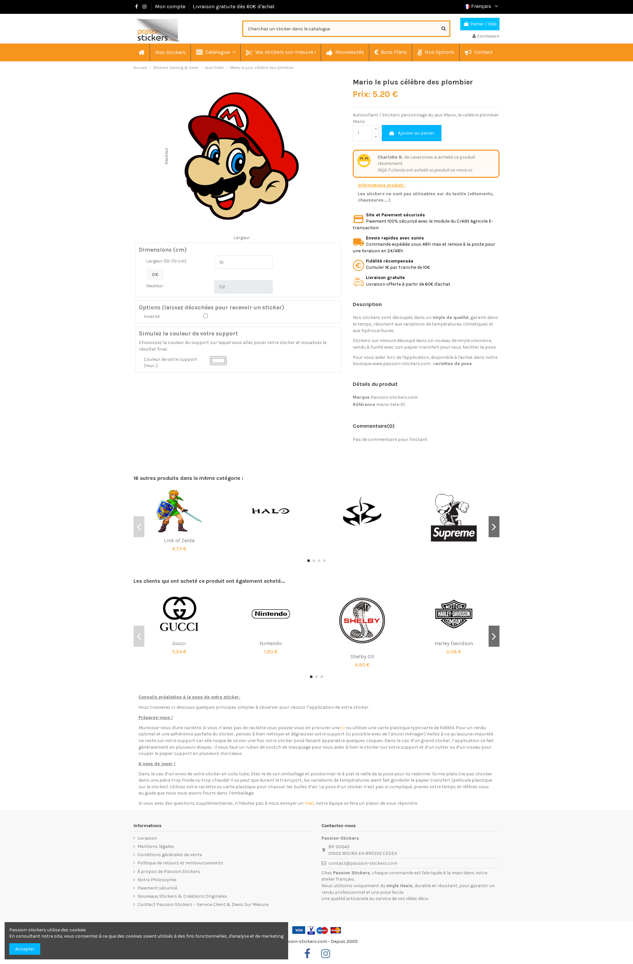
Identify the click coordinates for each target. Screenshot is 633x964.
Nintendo (270, 643)
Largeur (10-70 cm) (166, 261)
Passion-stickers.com (394, 397)
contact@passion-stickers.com (362, 863)
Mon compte (170, 6)
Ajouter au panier (416, 133)
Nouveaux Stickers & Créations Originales (182, 896)
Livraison (147, 838)
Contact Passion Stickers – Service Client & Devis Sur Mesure (202, 904)
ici (343, 728)
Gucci (179, 643)
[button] (215, 52)
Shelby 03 (362, 656)
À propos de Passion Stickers (168, 871)
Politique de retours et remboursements (180, 863)
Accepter (25, 949)
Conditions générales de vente (169, 854)
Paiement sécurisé (157, 888)
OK (155, 274)
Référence (364, 404)
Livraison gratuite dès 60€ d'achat (234, 6)
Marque (361, 397)
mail (309, 803)
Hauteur (154, 286)
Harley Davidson (454, 643)
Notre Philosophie (156, 880)
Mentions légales (155, 846)
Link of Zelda (179, 540)
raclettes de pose (452, 363)
